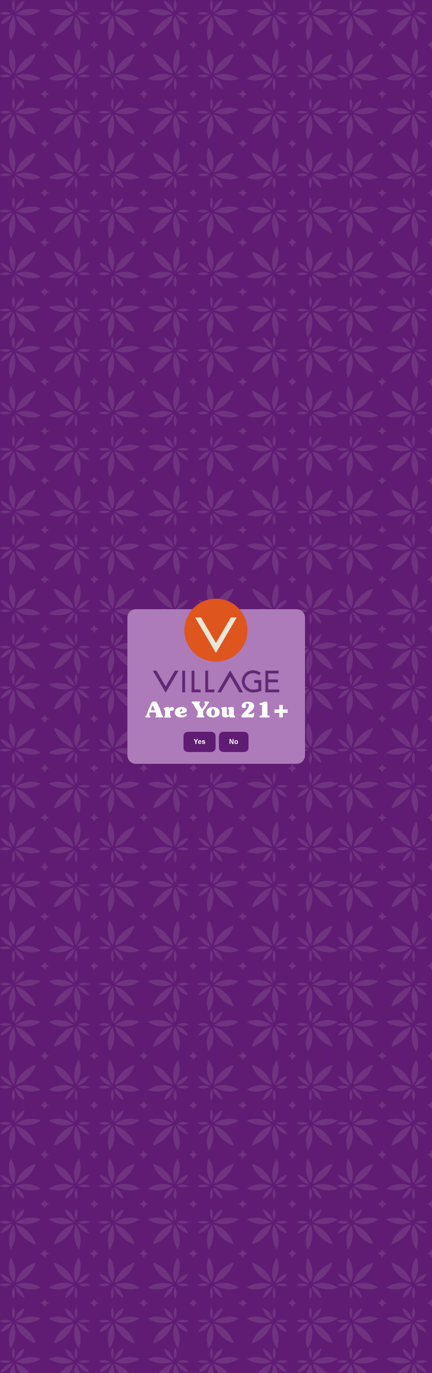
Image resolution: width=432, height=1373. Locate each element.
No (233, 741)
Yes (199, 741)
